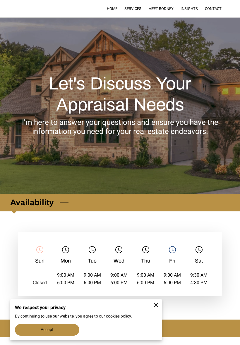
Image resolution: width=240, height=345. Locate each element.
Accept (47, 329)
